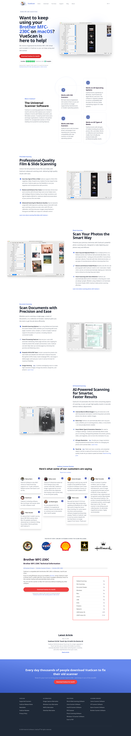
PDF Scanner (70, 710)
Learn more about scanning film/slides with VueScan (33, 215)
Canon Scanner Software (97, 701)
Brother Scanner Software (97, 710)
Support (61, 3)
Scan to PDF (70, 719)
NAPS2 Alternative (48, 707)
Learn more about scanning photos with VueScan (86, 289)
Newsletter (22, 707)
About (73, 3)
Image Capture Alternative (50, 701)
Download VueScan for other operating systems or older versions (33, 67)
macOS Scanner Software (74, 707)
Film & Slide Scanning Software (75, 701)
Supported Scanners (25, 701)
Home (38, 3)
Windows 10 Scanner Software (75, 716)
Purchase (54, 3)
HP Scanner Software (96, 704)
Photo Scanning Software (74, 713)
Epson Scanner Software (97, 707)
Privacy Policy (23, 713)
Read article (65, 652)
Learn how (30, 370)
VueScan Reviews (24, 710)
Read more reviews (65, 472)
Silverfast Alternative (49, 710)
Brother (52, 575)
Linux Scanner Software (73, 704)
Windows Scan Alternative (50, 704)
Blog (67, 3)
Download (46, 3)
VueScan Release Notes (26, 704)
